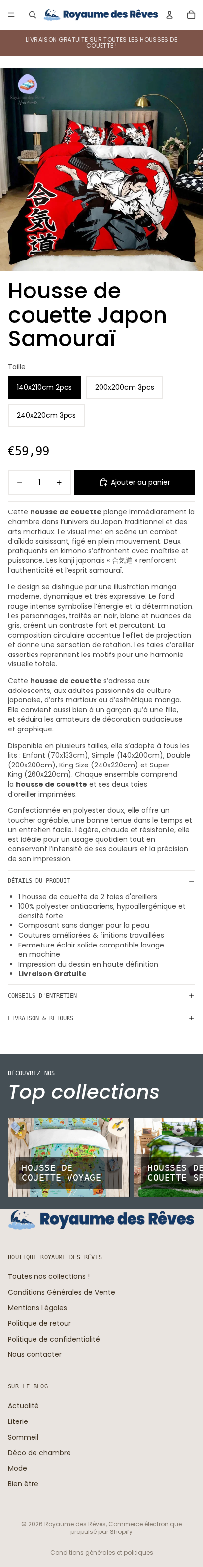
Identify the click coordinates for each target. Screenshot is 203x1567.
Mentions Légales (37, 1307)
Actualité (23, 1406)
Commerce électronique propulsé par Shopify (126, 1528)
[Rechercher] (32, 15)
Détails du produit (39, 880)
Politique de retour (39, 1323)
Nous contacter (35, 1354)
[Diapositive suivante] (184, 1157)
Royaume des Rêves (75, 1524)
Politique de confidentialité (54, 1339)
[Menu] (11, 14)
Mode (17, 1468)
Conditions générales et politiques (101, 1552)
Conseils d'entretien (42, 995)
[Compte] (169, 15)
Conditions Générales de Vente (61, 1292)
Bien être (23, 1484)
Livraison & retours (40, 1018)
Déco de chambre (39, 1453)
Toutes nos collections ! (49, 1276)
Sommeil (23, 1437)
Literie (18, 1421)
